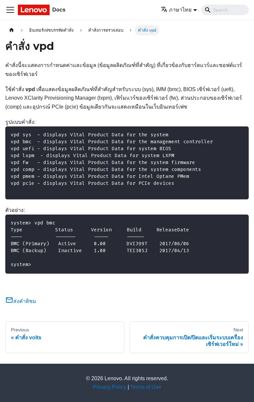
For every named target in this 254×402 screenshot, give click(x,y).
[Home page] (11, 30)
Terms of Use (145, 387)
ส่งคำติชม (24, 301)
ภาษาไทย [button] (180, 10)
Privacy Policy (109, 387)
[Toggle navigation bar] (10, 10)
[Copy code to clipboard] (240, 134)
